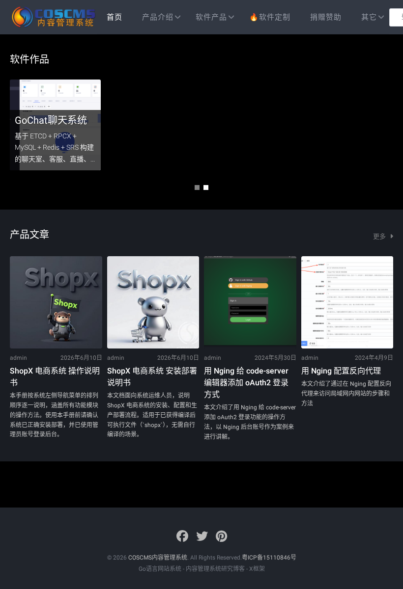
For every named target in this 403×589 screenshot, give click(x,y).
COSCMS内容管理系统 (157, 557)
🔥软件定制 (269, 17)
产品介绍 (157, 17)
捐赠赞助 (326, 17)
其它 (369, 17)
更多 (380, 236)
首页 (114, 17)
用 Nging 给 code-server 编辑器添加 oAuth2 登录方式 (246, 382)
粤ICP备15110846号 (269, 557)
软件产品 (211, 17)
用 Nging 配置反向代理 (341, 370)
